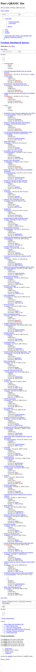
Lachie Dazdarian (11, 114)
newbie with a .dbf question (11, 160)
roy (7, 477)
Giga (7, 381)
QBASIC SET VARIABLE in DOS (14, 199)
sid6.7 (16, 405)
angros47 (17, 196)
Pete (9, 46)
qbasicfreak (9, 334)
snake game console (9, 141)
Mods (13, 46)
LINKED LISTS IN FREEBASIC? (14, 466)
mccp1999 (9, 486)
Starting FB (7, 209)
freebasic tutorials (9, 333)
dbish (7, 220)
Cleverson (9, 516)
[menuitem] (13, 21)
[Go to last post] (22, 80)
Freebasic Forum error (10, 485)
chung (16, 243)
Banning (6, 475)
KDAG (8, 409)
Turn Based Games (9, 342)
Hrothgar (8, 344)
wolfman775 (9, 296)
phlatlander (9, 162)
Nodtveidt (17, 453)
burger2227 (9, 74)
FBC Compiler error (9, 361)
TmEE (8, 507)
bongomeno (18, 119)
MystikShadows (19, 511)
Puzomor (8, 143)
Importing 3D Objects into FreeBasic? (14, 417)
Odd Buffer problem (9, 524)
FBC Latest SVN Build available (13, 389)
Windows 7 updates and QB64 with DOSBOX (17, 122)
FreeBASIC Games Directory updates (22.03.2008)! (18, 573)
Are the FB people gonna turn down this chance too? (18, 543)
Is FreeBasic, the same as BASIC (13, 151)
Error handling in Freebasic (11, 227)
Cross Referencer (9, 457)
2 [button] (4, 59)
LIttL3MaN (9, 133)
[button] (4, 60)
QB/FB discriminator (10, 398)
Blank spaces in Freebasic (11, 276)
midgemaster (9, 229)
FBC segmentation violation (12, 314)
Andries (8, 201)
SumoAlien (9, 287)
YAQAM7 (7, 447)
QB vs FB (7, 190)
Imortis (17, 367)
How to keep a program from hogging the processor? (18, 552)
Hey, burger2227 (9, 408)
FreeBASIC (7, 380)
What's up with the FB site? (11, 533)
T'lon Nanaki (18, 339)
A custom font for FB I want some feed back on (17, 427)
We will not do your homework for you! (15, 83)
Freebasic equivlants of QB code (13, 370)
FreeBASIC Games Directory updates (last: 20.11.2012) (19, 113)
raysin (7, 315)
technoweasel (18, 376)
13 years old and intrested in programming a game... (18, 132)
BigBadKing (9, 238)
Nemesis (8, 565)
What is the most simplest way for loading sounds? (18, 237)
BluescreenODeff (11, 325)
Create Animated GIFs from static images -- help (17, 351)
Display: (4, 601)
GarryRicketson (10, 152)
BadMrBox (18, 558)
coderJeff (8, 588)
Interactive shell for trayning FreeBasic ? (15, 515)
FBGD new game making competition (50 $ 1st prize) (19, 267)
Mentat (17, 292)
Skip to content (5, 10)
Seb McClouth (10, 458)
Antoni (17, 521)
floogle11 (8, 191)
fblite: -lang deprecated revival (12, 587)
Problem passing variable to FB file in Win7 (16, 218)
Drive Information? (9, 295)
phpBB (10, 656)
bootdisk (8, 449)
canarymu (17, 253)
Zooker (8, 306)
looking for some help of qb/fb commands (15, 180)
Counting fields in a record (11, 246)
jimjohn (8, 124)
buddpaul (17, 157)
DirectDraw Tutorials (10, 285)
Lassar (9, 259)
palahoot (8, 182)
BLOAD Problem (9, 304)
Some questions (8, 505)
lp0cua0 (17, 282)
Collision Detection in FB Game (13, 323)
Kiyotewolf (9, 353)
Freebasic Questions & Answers (15, 42)
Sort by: (16, 601)
